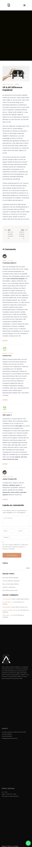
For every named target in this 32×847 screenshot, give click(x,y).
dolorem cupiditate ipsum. (11, 485)
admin (17, 84)
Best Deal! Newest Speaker (10, 577)
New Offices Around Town (10, 590)
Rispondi (5, 340)
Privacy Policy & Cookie (10, 846)
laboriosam (6, 492)
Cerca (5, 563)
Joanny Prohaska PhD (9, 610)
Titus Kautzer (7, 599)
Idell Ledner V (7, 615)
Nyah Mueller (6, 607)
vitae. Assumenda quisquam (15, 278)
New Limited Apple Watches (11, 584)
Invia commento (12, 555)
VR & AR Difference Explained (11, 580)
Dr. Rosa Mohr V (7, 602)
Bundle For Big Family (9, 587)
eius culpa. (18, 426)
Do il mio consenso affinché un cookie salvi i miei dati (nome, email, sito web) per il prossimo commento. (15, 547)
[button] (24, 5)
